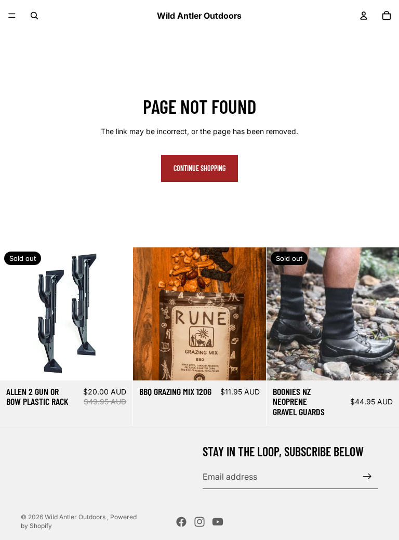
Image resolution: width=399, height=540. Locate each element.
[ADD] (250, 364)
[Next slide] (250, 313)
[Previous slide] (148, 313)
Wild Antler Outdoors (76, 517)
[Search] (34, 15)
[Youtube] (217, 522)
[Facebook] (181, 522)
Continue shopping (199, 168)
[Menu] (12, 16)
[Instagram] (199, 522)
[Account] (363, 15)
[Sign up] (367, 477)
